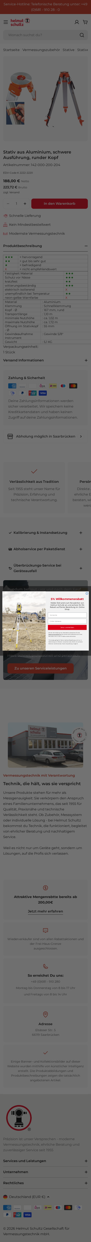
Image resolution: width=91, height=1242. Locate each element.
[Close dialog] (87, 593)
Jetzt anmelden (67, 627)
